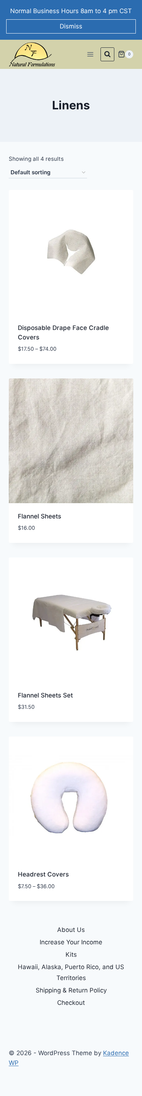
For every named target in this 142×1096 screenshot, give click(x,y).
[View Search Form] (107, 54)
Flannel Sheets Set (45, 695)
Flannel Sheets (39, 516)
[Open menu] (90, 54)
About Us (71, 929)
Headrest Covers (43, 874)
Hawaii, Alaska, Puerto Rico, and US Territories (71, 972)
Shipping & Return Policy (71, 990)
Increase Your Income (71, 942)
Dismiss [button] (71, 26)
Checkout (71, 1002)
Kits (71, 954)
